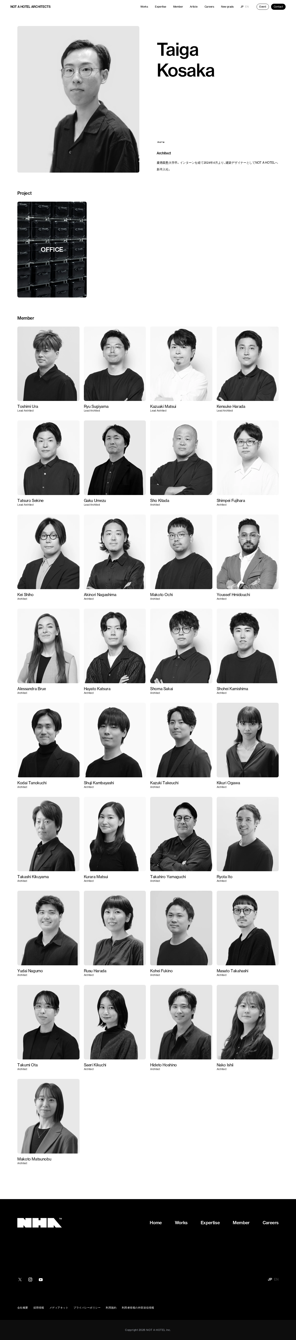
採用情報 (38, 1307)
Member (178, 6)
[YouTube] (40, 1279)
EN (247, 6)
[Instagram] (30, 1279)
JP (242, 6)
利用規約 (111, 1307)
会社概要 (22, 1307)
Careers (209, 6)
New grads (227, 6)
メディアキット (58, 1307)
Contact (278, 6)
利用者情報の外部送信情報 (138, 1307)
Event (262, 6)
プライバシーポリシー (87, 1307)
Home (156, 1222)
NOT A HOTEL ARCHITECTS (30, 6)
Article (193, 6)
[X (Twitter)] (20, 1279)
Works (144, 6)
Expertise (160, 6)
